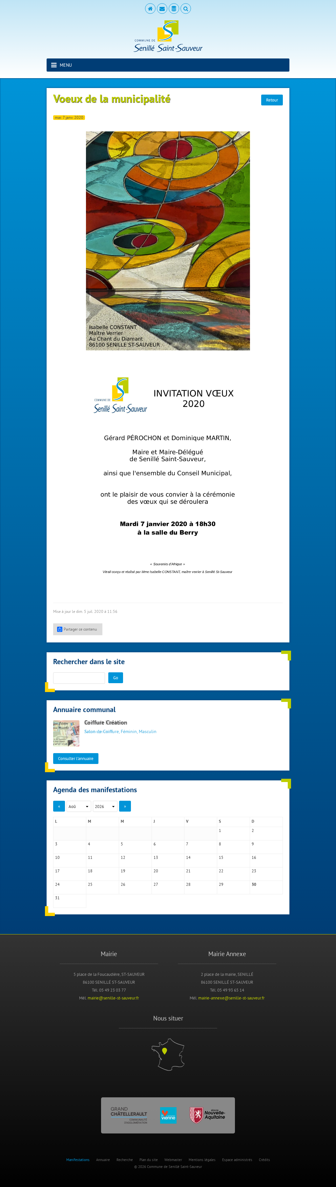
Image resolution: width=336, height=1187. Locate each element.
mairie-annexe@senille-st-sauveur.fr (231, 997)
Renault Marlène (105, 723)
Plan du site (148, 1159)
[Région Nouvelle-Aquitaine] (207, 1115)
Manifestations (78, 1159)
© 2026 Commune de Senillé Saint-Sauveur (168, 1166)
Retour (272, 99)
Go (115, 677)
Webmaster (173, 1159)
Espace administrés (237, 1159)
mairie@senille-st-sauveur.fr (113, 997)
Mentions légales (202, 1159)
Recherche (124, 1159)
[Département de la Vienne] (168, 1115)
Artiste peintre (98, 731)
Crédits (264, 1159)
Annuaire (103, 1159)
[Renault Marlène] (66, 733)
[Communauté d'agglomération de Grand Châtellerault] (129, 1115)
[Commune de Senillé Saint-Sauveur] (168, 36)
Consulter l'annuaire (76, 758)
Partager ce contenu (80, 629)
